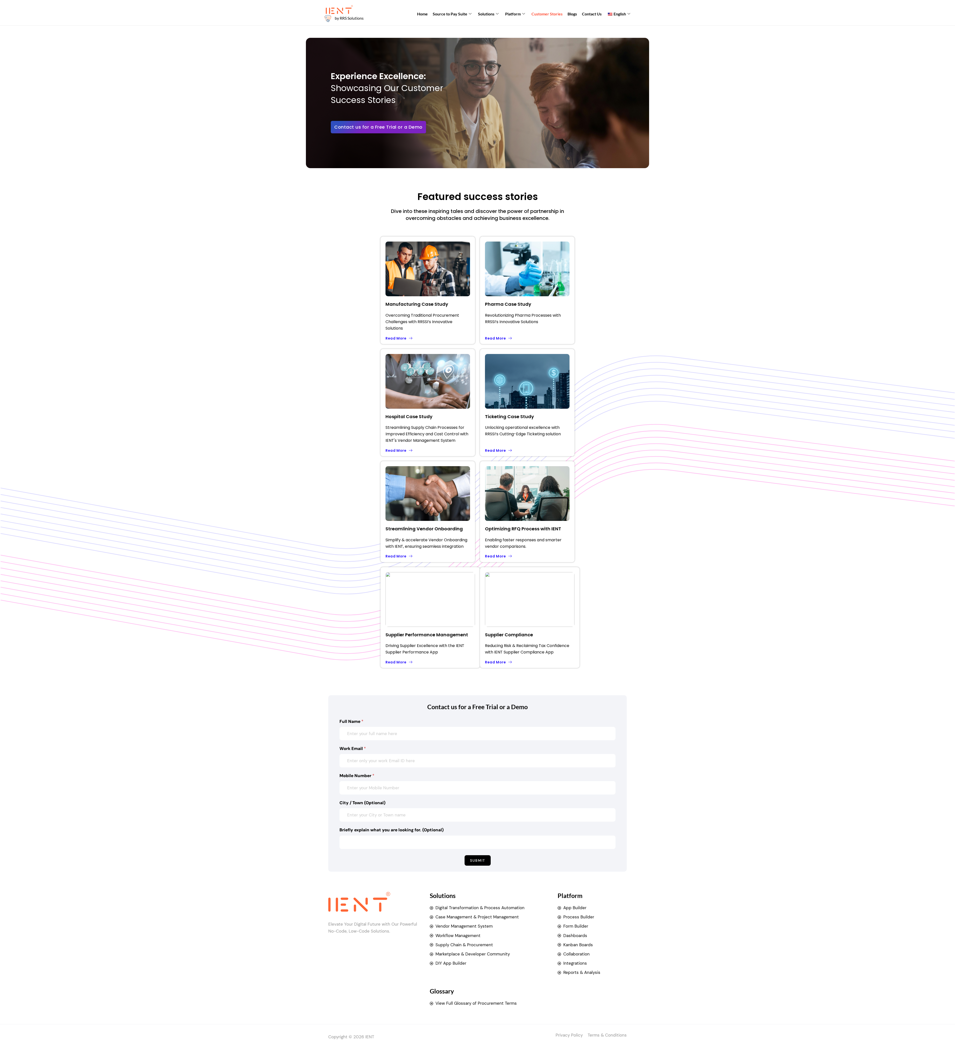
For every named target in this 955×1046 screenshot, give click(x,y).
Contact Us (592, 13)
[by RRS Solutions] (327, 17)
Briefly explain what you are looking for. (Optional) (391, 830)
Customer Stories (547, 13)
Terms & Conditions (607, 1035)
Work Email (352, 748)
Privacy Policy (569, 1035)
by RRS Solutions (349, 18)
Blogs (572, 13)
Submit (477, 860)
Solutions (486, 13)
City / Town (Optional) (362, 802)
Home (422, 13)
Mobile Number (356, 775)
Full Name (351, 721)
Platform (513, 13)
